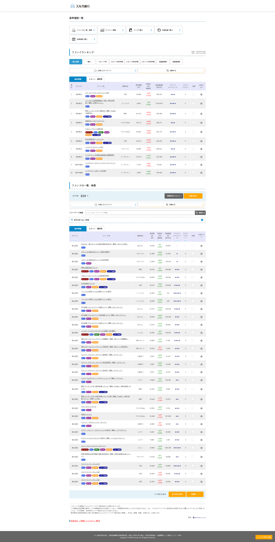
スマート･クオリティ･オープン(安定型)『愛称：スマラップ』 (102, 370)
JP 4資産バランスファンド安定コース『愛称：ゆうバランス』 (102, 323)
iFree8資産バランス (88, 283)
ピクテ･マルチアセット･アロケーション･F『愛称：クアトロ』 (102, 378)
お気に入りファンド (104, 70)
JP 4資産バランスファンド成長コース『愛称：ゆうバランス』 (102, 307)
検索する (202, 213)
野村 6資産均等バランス (89, 268)
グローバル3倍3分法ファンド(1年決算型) (95, 260)
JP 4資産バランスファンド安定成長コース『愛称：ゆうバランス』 (103, 315)
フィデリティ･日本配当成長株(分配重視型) (99, 155)
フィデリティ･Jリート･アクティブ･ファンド (100, 163)
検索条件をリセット (174, 196)
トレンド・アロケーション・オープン (94, 422)
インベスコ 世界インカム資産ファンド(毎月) (96, 299)
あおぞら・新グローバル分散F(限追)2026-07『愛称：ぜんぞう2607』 (104, 244)
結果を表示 (193, 196)
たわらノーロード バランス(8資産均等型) (95, 276)
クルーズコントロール (88, 406)
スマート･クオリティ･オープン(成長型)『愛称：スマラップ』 (102, 355)
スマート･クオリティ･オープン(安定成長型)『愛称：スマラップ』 (103, 362)
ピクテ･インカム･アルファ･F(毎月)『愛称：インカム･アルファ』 (103, 438)
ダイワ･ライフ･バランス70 (90, 464)
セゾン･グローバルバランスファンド (93, 446)
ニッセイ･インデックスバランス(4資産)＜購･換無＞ (98, 331)
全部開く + (195, 494)
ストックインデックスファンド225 (97, 93)
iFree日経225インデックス (94, 139)
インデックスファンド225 (94, 147)
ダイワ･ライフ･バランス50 (90, 472)
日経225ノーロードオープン (94, 121)
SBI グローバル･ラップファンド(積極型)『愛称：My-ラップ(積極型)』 (105, 339)
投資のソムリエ (86, 414)
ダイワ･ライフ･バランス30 (90, 480)
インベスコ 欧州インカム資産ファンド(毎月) (96, 291)
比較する (173, 70)
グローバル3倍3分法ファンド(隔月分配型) (95, 252)
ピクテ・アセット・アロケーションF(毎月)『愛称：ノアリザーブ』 (104, 430)
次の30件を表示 (177, 494)
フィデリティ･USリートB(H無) (95, 171)
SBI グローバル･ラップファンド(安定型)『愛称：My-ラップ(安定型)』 (105, 347)
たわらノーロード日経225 (94, 129)
